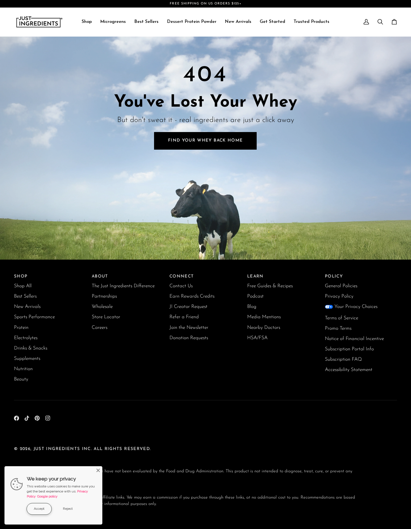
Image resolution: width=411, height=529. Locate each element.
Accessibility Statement (348, 369)
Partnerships (104, 296)
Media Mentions (264, 317)
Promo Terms (338, 328)
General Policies (341, 286)
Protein (21, 327)
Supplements (27, 358)
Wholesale (102, 306)
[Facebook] (16, 418)
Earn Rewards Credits (191, 296)
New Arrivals (27, 306)
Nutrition (23, 369)
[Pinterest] (37, 418)
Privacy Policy (339, 296)
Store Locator (106, 317)
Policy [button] (334, 276)
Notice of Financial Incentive (354, 338)
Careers (99, 327)
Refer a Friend (184, 317)
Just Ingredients (57, 449)
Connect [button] (181, 276)
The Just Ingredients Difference (123, 286)
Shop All (23, 286)
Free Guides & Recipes (270, 286)
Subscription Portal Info (349, 349)
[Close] (98, 470)
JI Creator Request (188, 306)
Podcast (255, 296)
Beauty (21, 379)
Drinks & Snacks (30, 348)
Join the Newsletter (188, 327)
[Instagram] (47, 418)
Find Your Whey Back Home (205, 140)
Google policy (47, 496)
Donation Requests (188, 338)
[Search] (380, 22)
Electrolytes (25, 338)
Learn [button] (255, 276)
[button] (86, 22)
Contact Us (181, 286)
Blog (251, 306)
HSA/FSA (257, 338)
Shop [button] (20, 276)
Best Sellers (25, 296)
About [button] (100, 276)
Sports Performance (34, 317)
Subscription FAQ (343, 359)
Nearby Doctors (263, 327)
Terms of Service (341, 318)
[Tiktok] (27, 418)
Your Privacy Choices (355, 306)
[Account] (366, 22)
